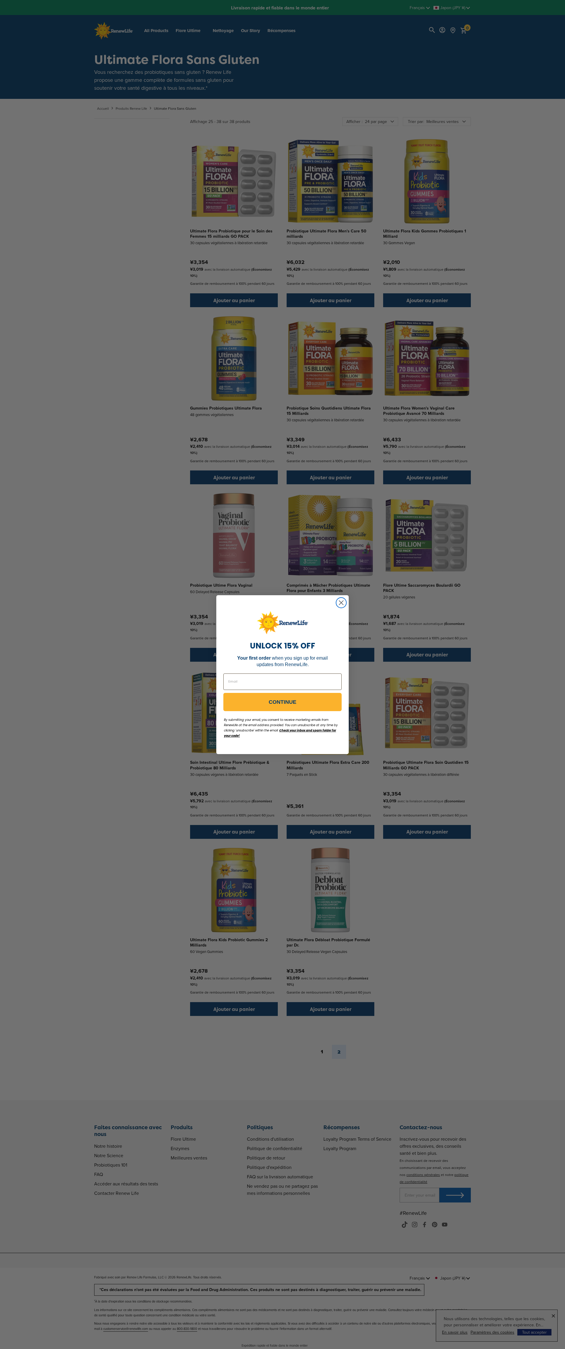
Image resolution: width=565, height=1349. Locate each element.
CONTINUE (282, 702)
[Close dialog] (341, 603)
